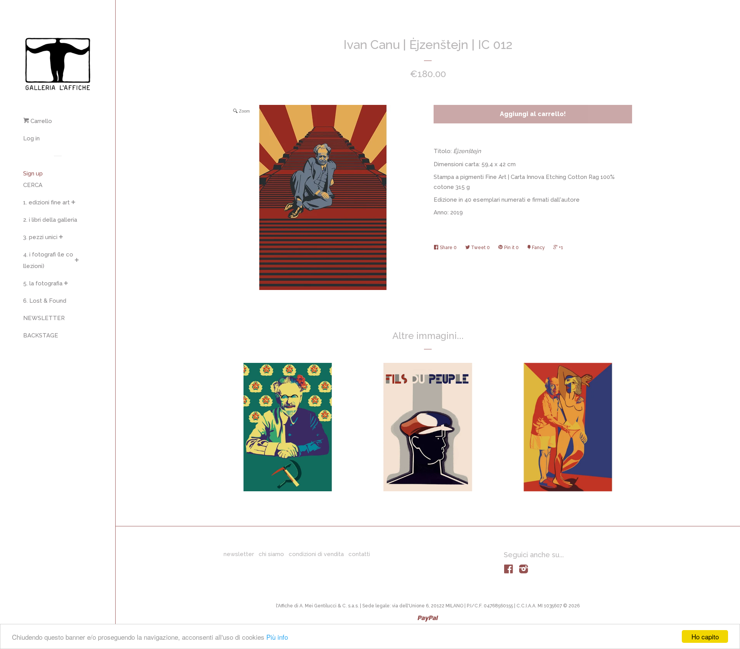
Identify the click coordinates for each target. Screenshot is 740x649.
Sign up (33, 173)
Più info (277, 637)
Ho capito (705, 636)
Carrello (40, 121)
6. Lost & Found (44, 300)
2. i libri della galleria (50, 219)
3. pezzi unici (40, 237)
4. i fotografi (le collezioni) (48, 260)
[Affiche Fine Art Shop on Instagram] (523, 570)
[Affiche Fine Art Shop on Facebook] (508, 570)
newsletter (239, 554)
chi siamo (271, 554)
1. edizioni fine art (46, 202)
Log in (31, 138)
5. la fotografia (42, 283)
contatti (359, 554)
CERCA (32, 185)
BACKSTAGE (40, 335)
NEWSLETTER (44, 318)
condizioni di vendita (316, 554)
